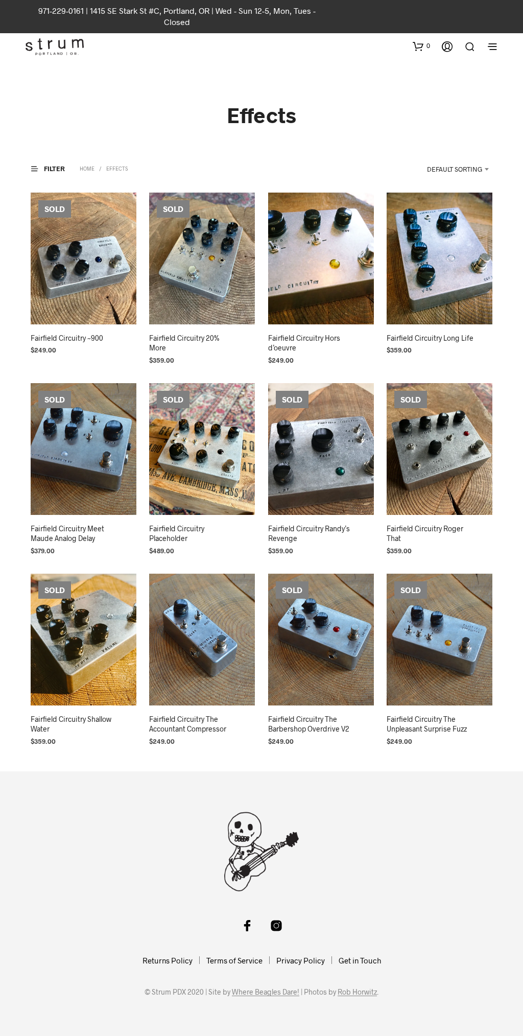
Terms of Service (234, 960)
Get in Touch (360, 960)
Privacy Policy (300, 960)
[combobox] (444, 169)
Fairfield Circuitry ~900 (67, 338)
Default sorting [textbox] (454, 169)
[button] (421, 46)
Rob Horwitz (357, 992)
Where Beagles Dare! (265, 992)
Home (87, 169)
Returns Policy (167, 960)
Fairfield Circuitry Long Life (430, 338)
